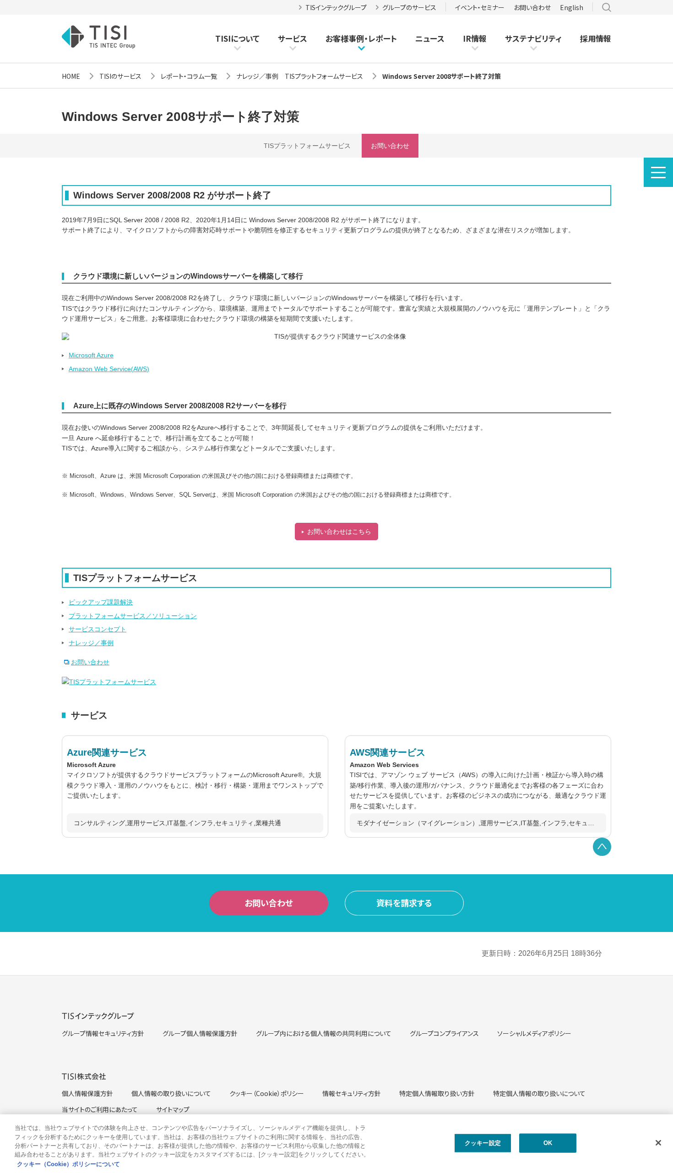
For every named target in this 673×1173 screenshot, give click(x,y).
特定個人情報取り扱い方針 (437, 1093)
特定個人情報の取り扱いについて (539, 1093)
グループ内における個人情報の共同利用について (323, 1033)
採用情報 (595, 38)
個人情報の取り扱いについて (171, 1093)
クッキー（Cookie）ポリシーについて (68, 1163)
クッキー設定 (483, 1143)
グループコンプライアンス (444, 1033)
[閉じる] (658, 1143)
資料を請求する (404, 903)
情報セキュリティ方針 (351, 1093)
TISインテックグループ (336, 7)
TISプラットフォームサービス (307, 145)
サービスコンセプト (97, 629)
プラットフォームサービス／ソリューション (133, 615)
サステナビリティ (533, 38)
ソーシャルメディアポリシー (534, 1033)
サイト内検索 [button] (606, 7)
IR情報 (475, 38)
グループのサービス (409, 7)
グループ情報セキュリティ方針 (103, 1033)
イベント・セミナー (480, 7)
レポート (382, 38)
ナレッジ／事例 (91, 643)
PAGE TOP (602, 847)
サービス (292, 38)
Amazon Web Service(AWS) (109, 369)
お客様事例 (345, 38)
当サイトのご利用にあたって (100, 1109)
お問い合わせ (532, 7)
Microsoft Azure (91, 355)
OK (547, 1143)
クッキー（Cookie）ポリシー (266, 1093)
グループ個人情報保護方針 (200, 1033)
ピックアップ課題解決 (101, 602)
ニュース (430, 38)
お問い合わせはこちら (339, 531)
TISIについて (237, 38)
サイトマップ (173, 1109)
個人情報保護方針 (87, 1093)
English (571, 7)
